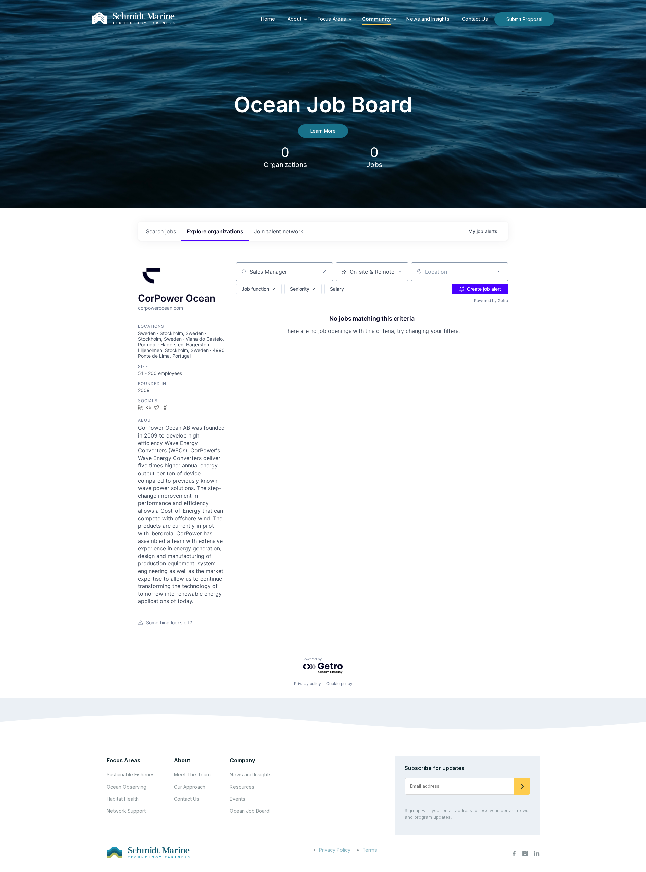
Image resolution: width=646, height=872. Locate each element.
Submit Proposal (524, 19)
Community (376, 19)
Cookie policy (339, 683)
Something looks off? (169, 622)
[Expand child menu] (305, 19)
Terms (369, 850)
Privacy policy (307, 683)
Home (268, 19)
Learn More (323, 131)
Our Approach (189, 787)
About (294, 19)
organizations (215, 231)
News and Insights (427, 19)
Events (237, 799)
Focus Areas (332, 19)
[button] (259, 289)
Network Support (126, 811)
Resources (242, 787)
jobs (161, 231)
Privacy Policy (334, 850)
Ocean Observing (126, 787)
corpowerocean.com (160, 308)
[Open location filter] (499, 271)
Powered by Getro (491, 300)
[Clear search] (324, 271)
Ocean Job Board (250, 811)
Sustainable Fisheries (131, 774)
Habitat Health (123, 799)
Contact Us (475, 19)
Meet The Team (192, 774)
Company (242, 760)
